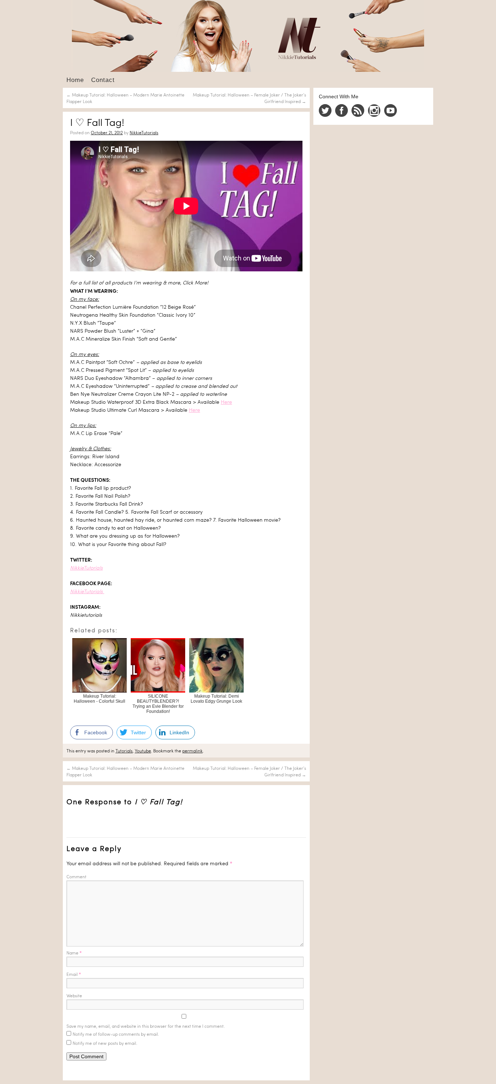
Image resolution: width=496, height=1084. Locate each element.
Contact (103, 80)
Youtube (143, 751)
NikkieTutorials (144, 132)
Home (75, 80)
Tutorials (124, 751)
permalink (192, 751)
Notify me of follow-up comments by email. (116, 1034)
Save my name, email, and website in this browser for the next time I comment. (145, 1026)
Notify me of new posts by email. (105, 1043)
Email (73, 974)
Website (74, 995)
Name (74, 953)
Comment (76, 876)
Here (226, 401)
